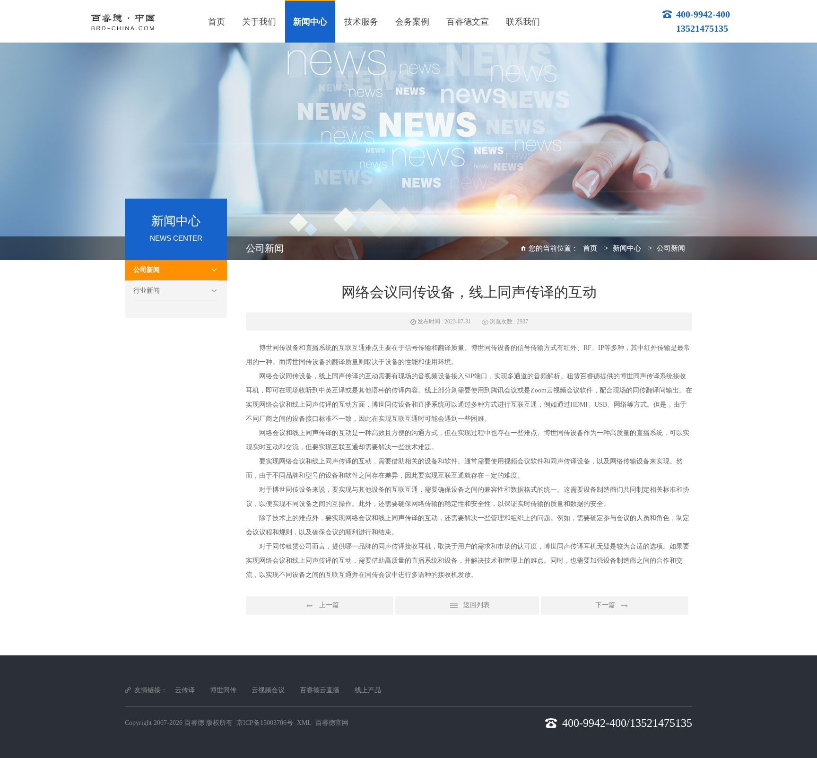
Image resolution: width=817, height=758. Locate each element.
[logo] (122, 21)
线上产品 (368, 690)
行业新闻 (146, 290)
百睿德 (590, 376)
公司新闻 (146, 269)
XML (304, 722)
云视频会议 (268, 690)
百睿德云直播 (319, 690)
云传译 (185, 690)
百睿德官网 (331, 722)
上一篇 (329, 605)
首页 (590, 248)
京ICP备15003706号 (264, 722)
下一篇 (605, 605)
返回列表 (476, 605)
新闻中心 (627, 248)
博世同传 (223, 690)
